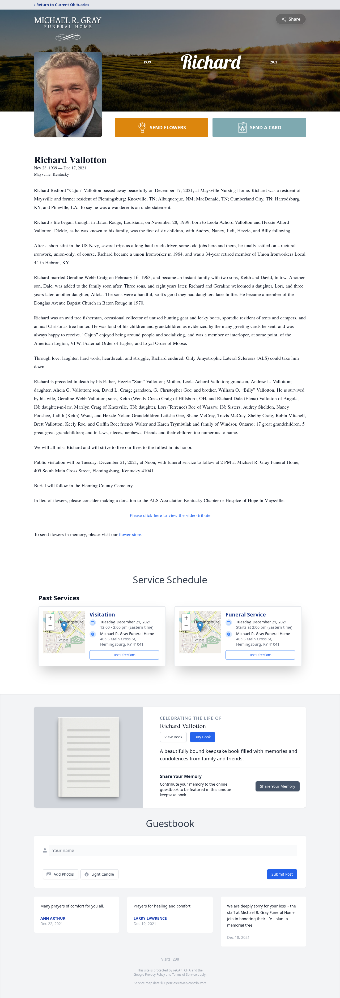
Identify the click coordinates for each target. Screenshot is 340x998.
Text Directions (124, 655)
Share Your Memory (277, 786)
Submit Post (282, 874)
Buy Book (202, 736)
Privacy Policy (155, 974)
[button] (64, 626)
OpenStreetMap (176, 983)
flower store (130, 534)
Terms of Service (184, 974)
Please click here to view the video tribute (170, 515)
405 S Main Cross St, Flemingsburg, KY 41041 (121, 641)
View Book (173, 736)
